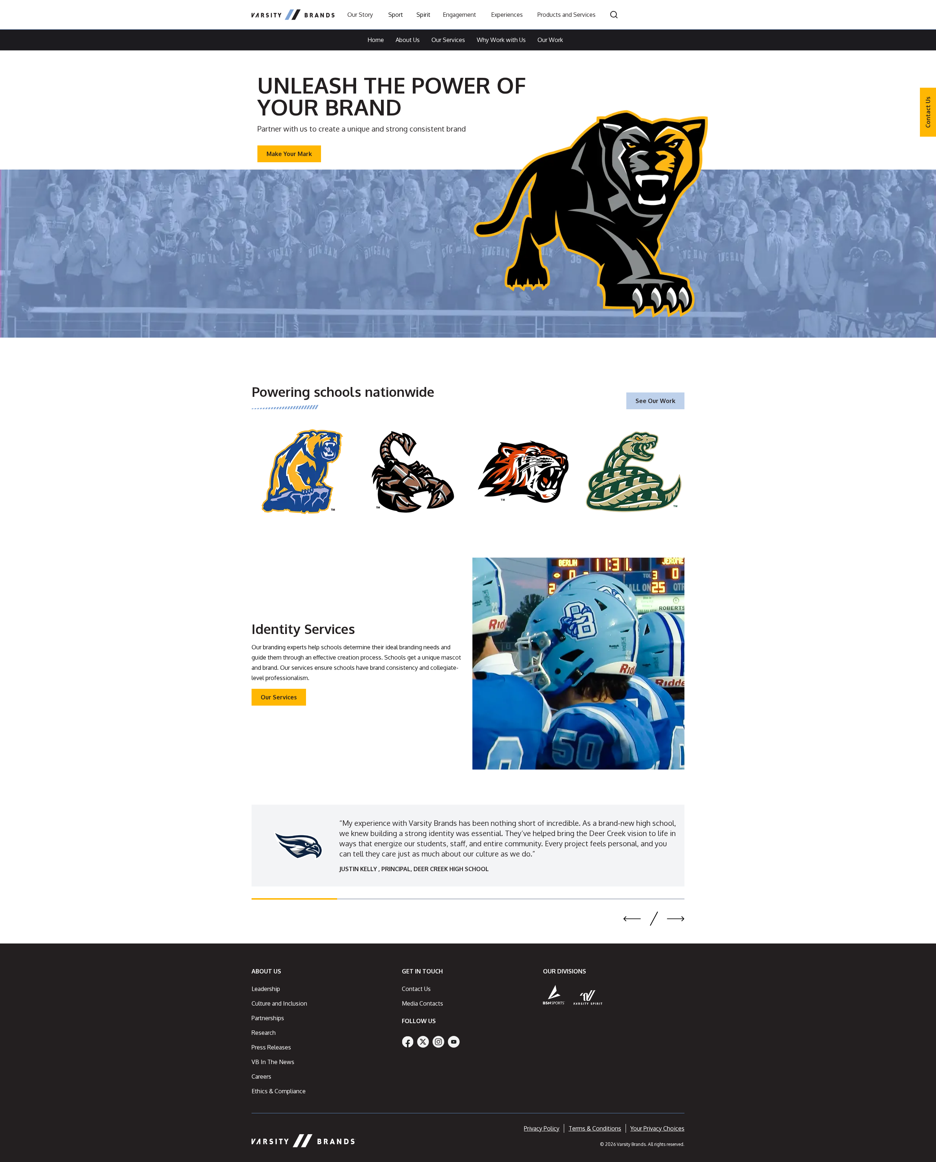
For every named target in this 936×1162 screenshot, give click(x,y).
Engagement (459, 14)
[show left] (632, 918)
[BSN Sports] (554, 994)
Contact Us (928, 112)
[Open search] (614, 14)
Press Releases (271, 1047)
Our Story (360, 14)
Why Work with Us (501, 39)
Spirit (423, 14)
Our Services (448, 39)
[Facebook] (407, 1041)
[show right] (675, 918)
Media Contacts (422, 1003)
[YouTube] (453, 1041)
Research (264, 1032)
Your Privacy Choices (657, 1128)
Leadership (266, 988)
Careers (261, 1076)
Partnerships (268, 1018)
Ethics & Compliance (279, 1091)
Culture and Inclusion (279, 1003)
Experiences (507, 14)
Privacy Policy (541, 1128)
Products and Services (566, 14)
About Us (408, 39)
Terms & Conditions (595, 1128)
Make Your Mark (289, 153)
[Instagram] (438, 1041)
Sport (395, 14)
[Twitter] (423, 1041)
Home (375, 39)
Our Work (550, 39)
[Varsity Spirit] (588, 997)
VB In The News (273, 1062)
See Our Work (655, 401)
